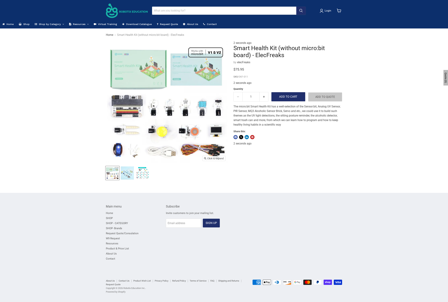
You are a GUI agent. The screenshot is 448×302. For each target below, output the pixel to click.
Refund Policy (179, 280)
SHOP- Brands (114, 228)
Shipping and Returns (228, 280)
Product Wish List (142, 280)
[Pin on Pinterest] (252, 137)
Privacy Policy (161, 280)
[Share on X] (241, 137)
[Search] (301, 11)
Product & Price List (117, 248)
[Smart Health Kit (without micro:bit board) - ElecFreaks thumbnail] (112, 173)
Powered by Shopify (115, 291)
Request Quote (113, 284)
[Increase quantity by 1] (264, 96)
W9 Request (113, 238)
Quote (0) (445, 78)
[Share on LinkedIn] (247, 137)
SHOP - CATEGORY (117, 223)
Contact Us (124, 280)
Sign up (211, 223)
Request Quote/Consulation (122, 233)
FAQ (212, 280)
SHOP (109, 218)
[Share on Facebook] (235, 137)
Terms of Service (198, 280)
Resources (112, 243)
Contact (110, 258)
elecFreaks (243, 62)
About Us (111, 253)
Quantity (238, 89)
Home (109, 35)
